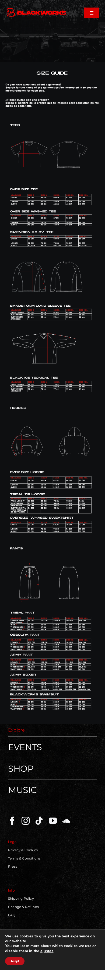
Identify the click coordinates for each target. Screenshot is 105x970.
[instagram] (26, 821)
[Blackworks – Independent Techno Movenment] (37, 8)
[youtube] (53, 821)
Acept (14, 961)
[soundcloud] (66, 821)
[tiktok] (39, 821)
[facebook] (12, 821)
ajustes (47, 950)
